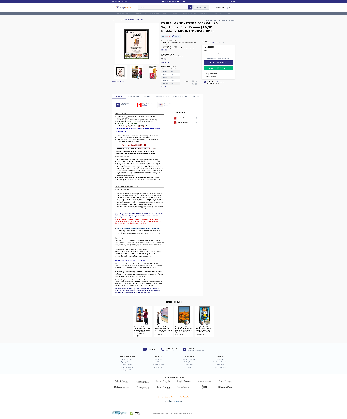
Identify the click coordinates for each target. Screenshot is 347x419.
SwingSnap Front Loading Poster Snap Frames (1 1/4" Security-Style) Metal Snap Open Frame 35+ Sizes (183, 329)
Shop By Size (154, 13)
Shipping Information (127, 362)
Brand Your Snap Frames (189, 359)
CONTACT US (158, 356)
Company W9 (127, 370)
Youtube (234, 413)
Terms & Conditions (220, 367)
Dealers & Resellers (158, 364)
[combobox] (165, 7)
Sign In (216, 6)
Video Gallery (189, 364)
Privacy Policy (220, 364)
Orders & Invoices (158, 362)
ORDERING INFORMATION (127, 356)
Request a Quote (127, 359)
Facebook (218, 413)
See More (164, 50)
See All (163, 86)
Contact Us (231, 1)
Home (114, 20)
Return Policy (158, 367)
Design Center (189, 356)
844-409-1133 (122, 1)
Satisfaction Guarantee (220, 362)
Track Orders (158, 359)
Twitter (222, 413)
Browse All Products (201, 7)
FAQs (189, 367)
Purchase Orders (127, 364)
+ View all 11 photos (118, 81)
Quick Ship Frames (123, 13)
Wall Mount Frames (170, 13)
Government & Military (127, 367)
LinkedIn (230, 413)
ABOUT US (220, 356)
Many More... (165, 62)
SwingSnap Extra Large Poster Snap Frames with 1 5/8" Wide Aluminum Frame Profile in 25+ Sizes (163, 329)
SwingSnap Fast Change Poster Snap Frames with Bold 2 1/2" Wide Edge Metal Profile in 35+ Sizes (204, 329)
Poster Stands (217, 13)
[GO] (190, 7)
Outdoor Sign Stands (188, 13)
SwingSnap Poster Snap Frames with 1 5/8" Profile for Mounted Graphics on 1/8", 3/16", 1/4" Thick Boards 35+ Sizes (142, 330)
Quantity (205, 50)
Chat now (220, 82)
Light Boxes (204, 13)
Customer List (220, 359)
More (228, 13)
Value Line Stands (140, 13)
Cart (228, 6)
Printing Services (189, 362)
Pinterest (226, 413)
